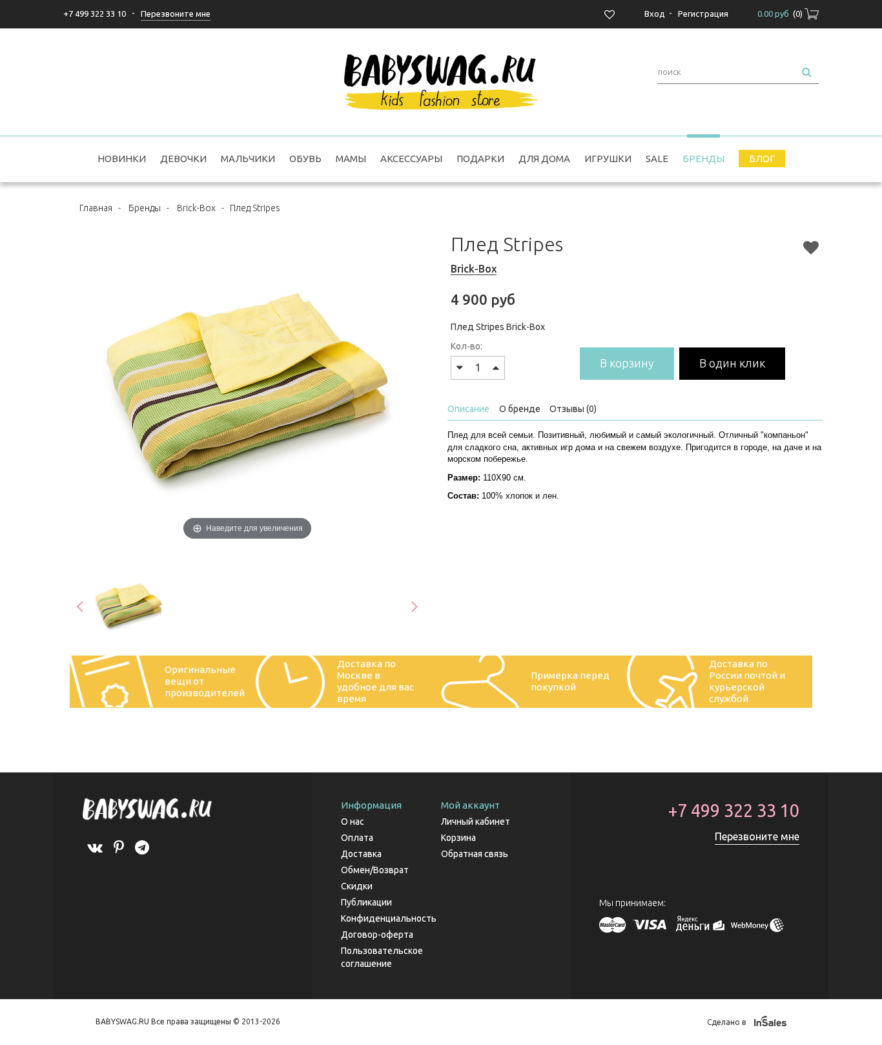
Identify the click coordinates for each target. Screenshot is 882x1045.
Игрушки (607, 158)
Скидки (357, 886)
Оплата (357, 838)
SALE (657, 158)
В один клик (732, 363)
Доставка (361, 854)
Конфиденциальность (388, 918)
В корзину (627, 363)
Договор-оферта (377, 934)
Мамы (351, 158)
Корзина (458, 838)
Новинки (121, 158)
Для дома (544, 158)
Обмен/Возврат (375, 870)
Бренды (703, 158)
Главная (95, 208)
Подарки (480, 158)
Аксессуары (411, 158)
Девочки (183, 158)
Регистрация (703, 13)
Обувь (305, 158)
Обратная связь (474, 854)
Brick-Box (196, 208)
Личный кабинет (475, 821)
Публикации (366, 902)
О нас (352, 821)
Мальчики (248, 158)
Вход (654, 13)
